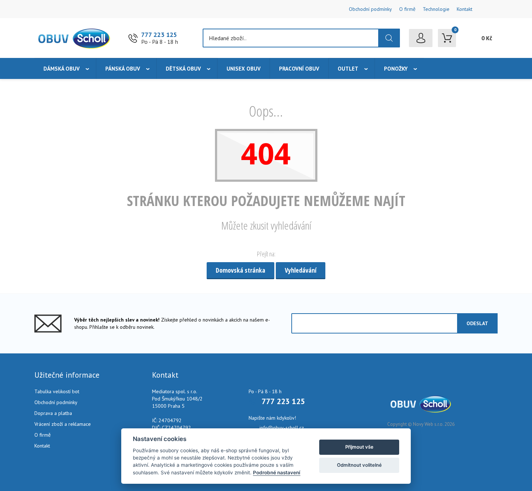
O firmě (407, 9)
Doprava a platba (53, 413)
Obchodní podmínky (370, 9)
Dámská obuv (61, 68)
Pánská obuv (122, 68)
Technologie (436, 9)
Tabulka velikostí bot (56, 391)
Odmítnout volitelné (359, 465)
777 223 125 (159, 34)
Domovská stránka (240, 270)
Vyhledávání (300, 270)
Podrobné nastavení (276, 472)
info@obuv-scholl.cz (281, 427)
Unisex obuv (244, 68)
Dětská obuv (183, 68)
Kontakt (464, 9)
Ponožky (396, 68)
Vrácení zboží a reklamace (62, 424)
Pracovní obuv (299, 68)
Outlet (348, 68)
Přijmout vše (359, 447)
